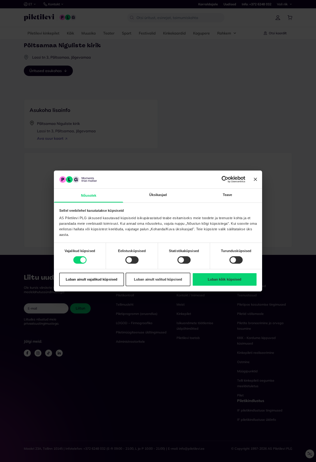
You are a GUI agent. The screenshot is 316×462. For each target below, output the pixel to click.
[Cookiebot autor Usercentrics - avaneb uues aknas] (225, 179)
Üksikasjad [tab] (158, 195)
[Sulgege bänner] (255, 179)
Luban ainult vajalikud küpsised (91, 279)
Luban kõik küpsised (225, 279)
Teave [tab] (227, 195)
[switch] (132, 260)
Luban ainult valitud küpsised (158, 279)
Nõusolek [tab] (88, 195)
